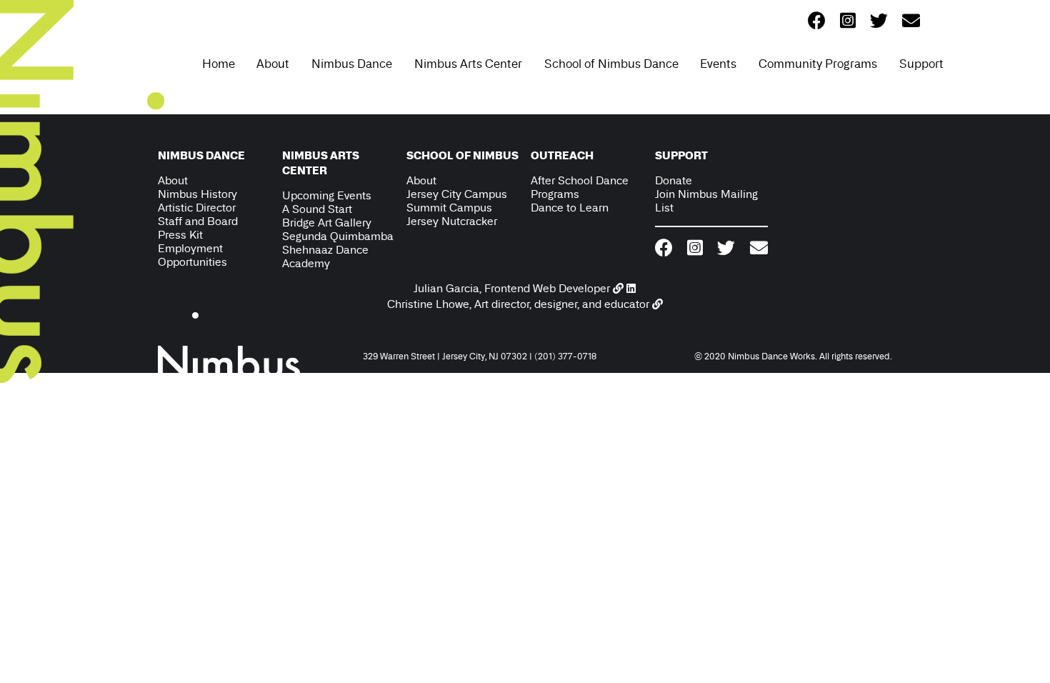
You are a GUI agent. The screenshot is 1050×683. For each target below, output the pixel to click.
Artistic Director (197, 207)
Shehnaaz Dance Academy (325, 256)
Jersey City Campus (456, 194)
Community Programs (818, 63)
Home (218, 63)
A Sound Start (317, 209)
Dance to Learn (570, 207)
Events (718, 63)
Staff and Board (198, 221)
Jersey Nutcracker (451, 221)
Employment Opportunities (192, 255)
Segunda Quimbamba (338, 236)
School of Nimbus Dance (611, 63)
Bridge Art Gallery (326, 222)
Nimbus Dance (351, 63)
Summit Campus (449, 207)
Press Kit (180, 234)
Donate (673, 180)
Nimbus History (197, 194)
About (272, 63)
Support (921, 63)
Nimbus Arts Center (468, 63)
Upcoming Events (326, 195)
